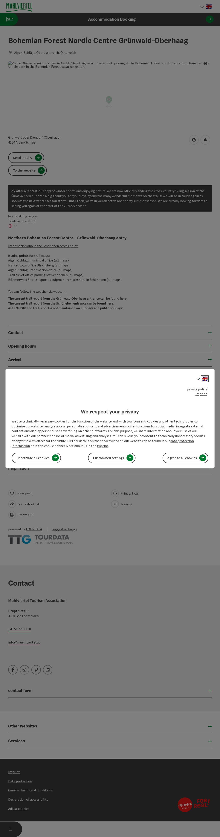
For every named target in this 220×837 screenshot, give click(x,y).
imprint (201, 394)
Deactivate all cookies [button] (33, 458)
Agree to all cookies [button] (182, 458)
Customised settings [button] (108, 458)
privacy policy (197, 389)
